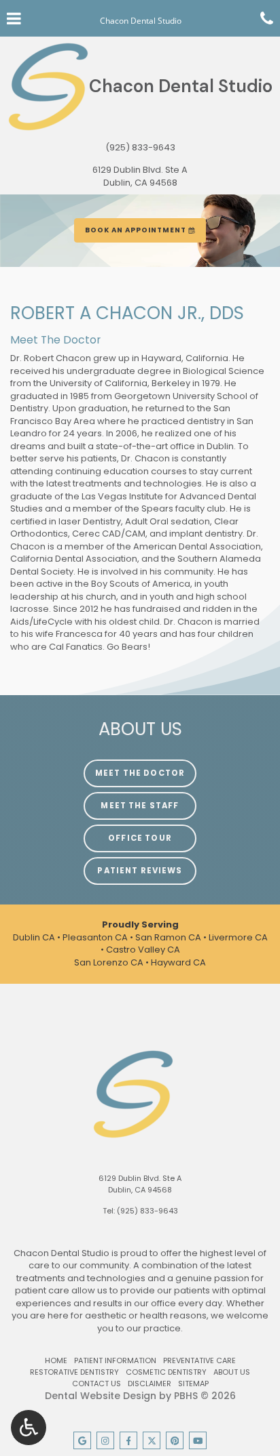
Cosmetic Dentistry (166, 1372)
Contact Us (96, 1383)
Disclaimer (149, 1383)
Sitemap (193, 1383)
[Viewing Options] (28, 1427)
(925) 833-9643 (140, 147)
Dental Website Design (100, 1395)
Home (56, 1360)
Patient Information (115, 1360)
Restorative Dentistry (74, 1372)
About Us (231, 1372)
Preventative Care (199, 1360)
